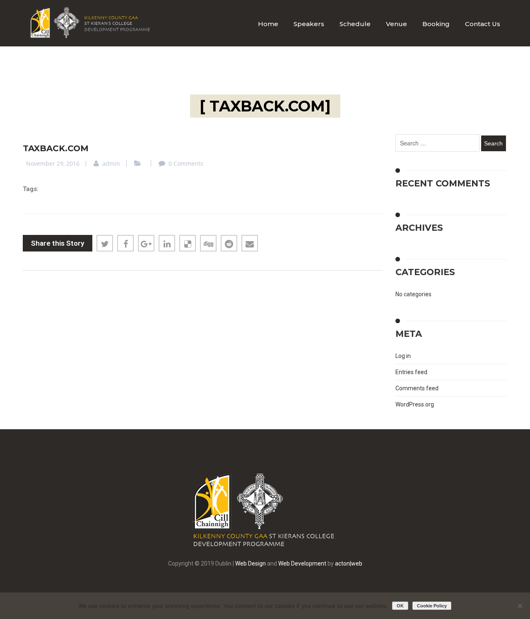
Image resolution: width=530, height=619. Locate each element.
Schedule (355, 24)
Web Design (250, 563)
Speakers (309, 24)
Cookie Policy (432, 605)
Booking (436, 24)
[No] (520, 606)
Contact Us (482, 24)
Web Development (302, 563)
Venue (396, 24)
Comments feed (416, 388)
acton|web (348, 563)
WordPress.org (414, 404)
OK (400, 605)
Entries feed (411, 372)
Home (268, 24)
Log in (403, 356)
